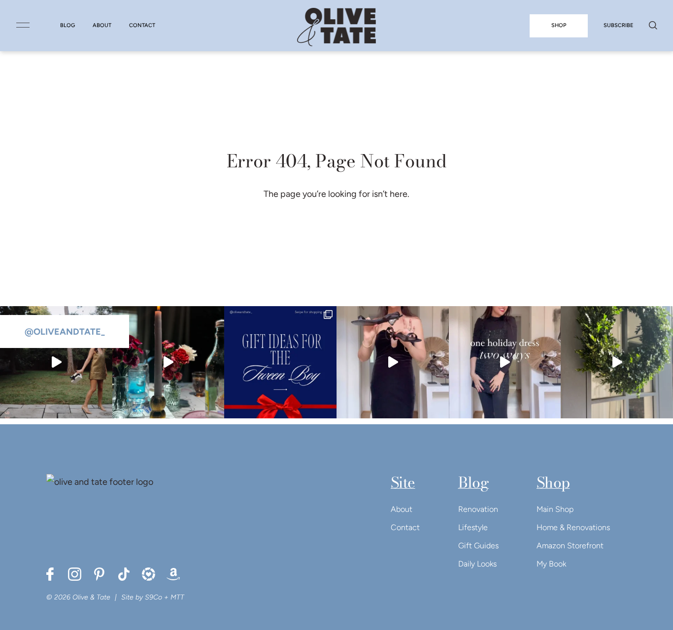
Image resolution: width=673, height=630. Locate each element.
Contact (405, 527)
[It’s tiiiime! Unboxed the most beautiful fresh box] (617, 362)
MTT (177, 597)
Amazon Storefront (570, 545)
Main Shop (555, 509)
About (401, 509)
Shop (553, 482)
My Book (551, 563)
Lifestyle (473, 527)
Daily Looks (477, 563)
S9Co (153, 597)
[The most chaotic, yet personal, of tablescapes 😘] (168, 362)
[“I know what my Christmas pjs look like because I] (56, 362)
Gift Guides (478, 545)
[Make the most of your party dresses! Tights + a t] (505, 362)
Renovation (478, 509)
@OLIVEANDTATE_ (65, 331)
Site (403, 482)
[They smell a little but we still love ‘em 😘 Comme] (280, 362)
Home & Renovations (573, 527)
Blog (473, 482)
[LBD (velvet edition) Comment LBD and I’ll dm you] (392, 362)
